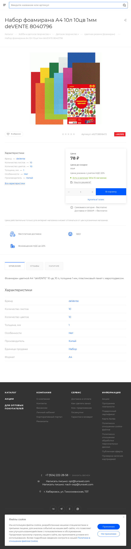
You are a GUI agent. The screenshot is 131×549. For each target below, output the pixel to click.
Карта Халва (108, 418)
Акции (9, 399)
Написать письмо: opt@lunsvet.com (68, 481)
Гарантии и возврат (82, 417)
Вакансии (41, 408)
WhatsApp (77, 508)
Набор (73, 349)
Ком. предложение (81, 408)
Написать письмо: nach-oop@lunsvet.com (67, 484)
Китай (29, 178)
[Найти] (124, 5)
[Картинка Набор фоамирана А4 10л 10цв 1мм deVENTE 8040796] (65, 88)
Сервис (76, 392)
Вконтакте (53, 508)
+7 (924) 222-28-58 (56, 475)
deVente (20, 158)
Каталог (10, 392)
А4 (70, 357)
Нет (26, 174)
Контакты (41, 403)
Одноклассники (69, 508)
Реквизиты (42, 421)
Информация (111, 392)
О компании (43, 399)
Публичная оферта (112, 451)
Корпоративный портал (49, 417)
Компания (43, 392)
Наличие (54, 266)
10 (31, 162)
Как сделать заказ (81, 403)
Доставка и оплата (81, 399)
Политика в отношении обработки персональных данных (110, 440)
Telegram (61, 508)
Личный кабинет (45, 412)
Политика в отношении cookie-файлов (112, 426)
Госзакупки (77, 412)
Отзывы (34, 266)
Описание (15, 266)
